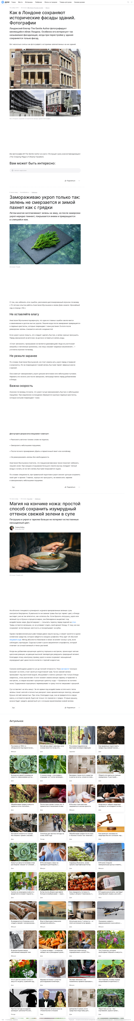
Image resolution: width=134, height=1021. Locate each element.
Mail (3, 1019)
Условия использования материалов (85, 1019)
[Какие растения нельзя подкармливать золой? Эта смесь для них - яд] (81, 944)
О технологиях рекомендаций (104, 1019)
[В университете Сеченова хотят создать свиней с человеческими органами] (23, 915)
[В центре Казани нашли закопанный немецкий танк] (23, 944)
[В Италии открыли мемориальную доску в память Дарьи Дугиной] (110, 856)
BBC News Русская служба (35, 7)
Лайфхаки (34, 192)
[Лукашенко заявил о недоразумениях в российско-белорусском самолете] (110, 915)
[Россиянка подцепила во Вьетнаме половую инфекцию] (81, 739)
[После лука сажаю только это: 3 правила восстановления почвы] (52, 798)
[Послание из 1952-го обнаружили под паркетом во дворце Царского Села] (23, 739)
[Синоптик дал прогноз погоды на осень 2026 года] (52, 827)
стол (74, 622)
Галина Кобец (19, 527)
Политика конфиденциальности (122, 1019)
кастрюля (65, 669)
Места (47, 7)
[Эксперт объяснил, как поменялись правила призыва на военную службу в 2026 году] (81, 973)
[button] (45, 69)
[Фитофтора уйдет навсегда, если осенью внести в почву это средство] (52, 739)
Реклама (15, 1019)
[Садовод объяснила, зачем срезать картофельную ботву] (81, 856)
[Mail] (2, 2)
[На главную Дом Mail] (6, 2)
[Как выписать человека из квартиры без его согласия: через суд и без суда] (110, 827)
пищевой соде (15, 640)
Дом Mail (29, 499)
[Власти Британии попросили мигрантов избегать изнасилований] (52, 915)
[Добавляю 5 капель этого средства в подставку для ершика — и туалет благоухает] (81, 1002)
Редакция (71, 1019)
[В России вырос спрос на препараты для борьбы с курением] (52, 856)
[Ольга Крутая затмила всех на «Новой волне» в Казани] (52, 1002)
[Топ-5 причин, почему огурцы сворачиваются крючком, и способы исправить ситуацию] (110, 973)
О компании (8, 1019)
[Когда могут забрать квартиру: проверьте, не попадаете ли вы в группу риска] (110, 798)
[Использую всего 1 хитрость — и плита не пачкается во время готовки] (81, 915)
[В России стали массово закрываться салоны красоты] (81, 798)
